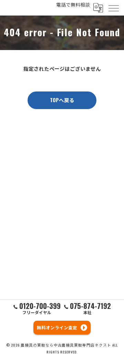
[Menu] (113, 7)
